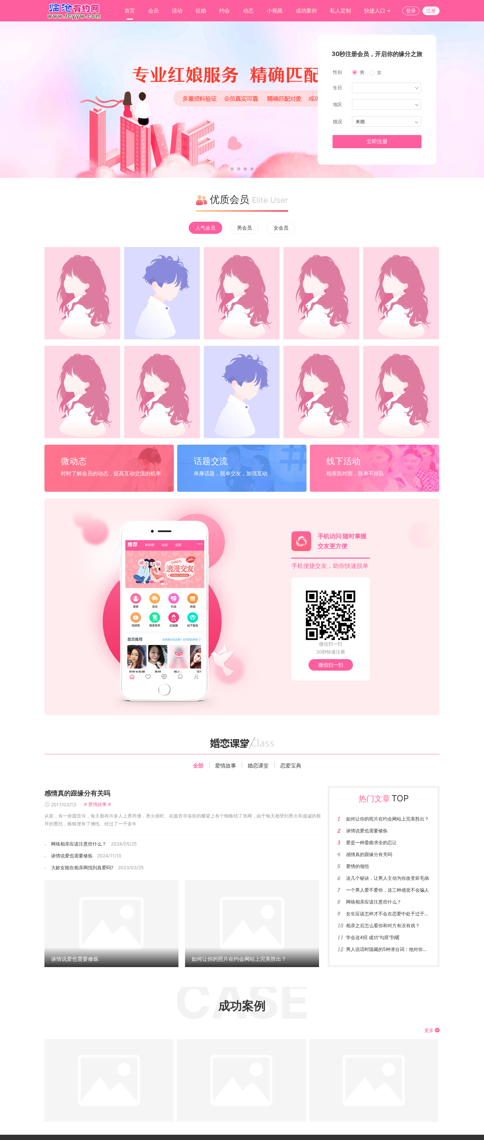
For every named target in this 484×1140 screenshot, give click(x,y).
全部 (198, 765)
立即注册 (377, 141)
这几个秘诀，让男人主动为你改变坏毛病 (387, 878)
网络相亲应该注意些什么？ (78, 844)
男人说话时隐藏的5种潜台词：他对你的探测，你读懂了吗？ (407, 949)
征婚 (201, 10)
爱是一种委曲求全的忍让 (371, 842)
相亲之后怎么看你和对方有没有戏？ (383, 925)
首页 (129, 10)
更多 (429, 1030)
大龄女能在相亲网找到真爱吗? (82, 867)
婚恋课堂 (258, 765)
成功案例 (306, 10)
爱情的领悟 (357, 866)
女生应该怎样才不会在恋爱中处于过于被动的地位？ (399, 913)
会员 (153, 10)
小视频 (274, 10)
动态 (248, 10)
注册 (431, 11)
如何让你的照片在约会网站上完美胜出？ (239, 959)
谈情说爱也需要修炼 (72, 855)
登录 (411, 11)
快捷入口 (375, 10)
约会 (224, 10)
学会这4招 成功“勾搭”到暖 (373, 937)
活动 (177, 10)
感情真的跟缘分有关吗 (77, 793)
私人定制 (340, 10)
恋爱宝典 (290, 765)
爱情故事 (225, 765)
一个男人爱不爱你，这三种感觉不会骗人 (387, 890)
